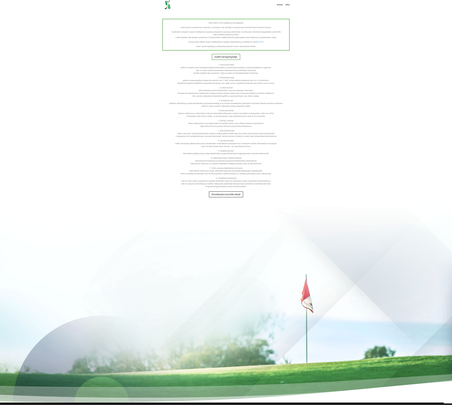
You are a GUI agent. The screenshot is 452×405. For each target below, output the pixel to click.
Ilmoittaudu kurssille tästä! (226, 194)
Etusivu (280, 5)
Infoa (287, 5)
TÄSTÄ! (261, 42)
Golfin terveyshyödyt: (226, 56)
